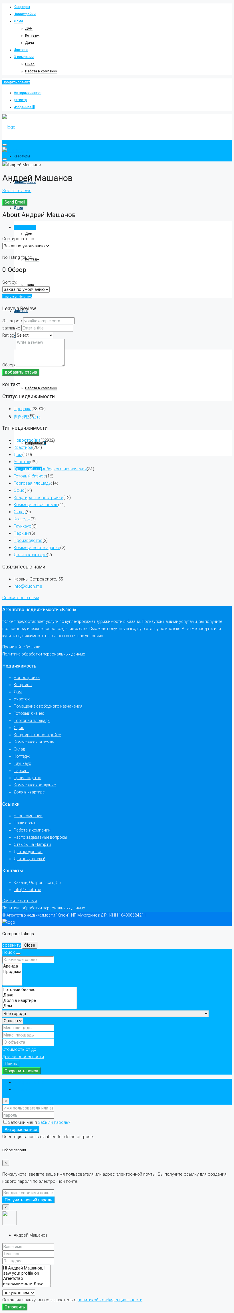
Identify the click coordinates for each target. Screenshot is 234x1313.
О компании (24, 57)
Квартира (23, 447)
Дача (29, 43)
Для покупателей (29, 858)
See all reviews (16, 190)
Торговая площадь (32, 483)
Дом (29, 28)
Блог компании (28, 816)
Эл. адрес (12, 320)
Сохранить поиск (21, 1070)
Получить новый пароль (28, 1200)
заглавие (11, 328)
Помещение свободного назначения (50, 468)
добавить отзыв (21, 372)
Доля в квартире (30, 554)
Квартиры (22, 7)
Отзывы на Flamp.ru (32, 844)
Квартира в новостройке (38, 497)
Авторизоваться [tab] (30, 1082)
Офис (19, 490)
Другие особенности (23, 1056)
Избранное (24, 107)
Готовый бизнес (30, 476)
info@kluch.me (28, 586)
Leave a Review (17, 296)
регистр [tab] (22, 1089)
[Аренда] (12, 966)
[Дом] (39, 1006)
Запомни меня (23, 1122)
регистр (20, 100)
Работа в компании (41, 71)
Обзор (8, 365)
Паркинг (22, 533)
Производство (28, 540)
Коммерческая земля (36, 504)
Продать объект (16, 82)
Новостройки (25, 14)
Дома (18, 21)
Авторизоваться (27, 93)
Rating (8, 335)
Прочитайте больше (21, 647)
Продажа (22, 408)
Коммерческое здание (37, 547)
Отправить (15, 1307)
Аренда (21, 415)
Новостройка (27, 440)
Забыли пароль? (54, 1122)
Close (29, 945)
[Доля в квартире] (39, 1000)
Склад (20, 511)
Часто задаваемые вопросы (40, 837)
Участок (22, 461)
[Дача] (39, 995)
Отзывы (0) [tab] (25, 227)
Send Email (15, 202)
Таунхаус (22, 526)
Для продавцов (28, 851)
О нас (30, 64)
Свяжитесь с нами (20, 597)
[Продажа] (12, 971)
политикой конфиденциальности (110, 1299)
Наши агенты (26, 823)
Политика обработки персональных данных (43, 654)
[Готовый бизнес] (39, 989)
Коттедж (32, 35)
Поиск (11, 1063)
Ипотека (21, 50)
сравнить (11, 945)
